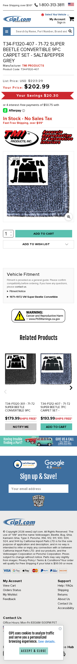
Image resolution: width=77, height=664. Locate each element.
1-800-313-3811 (51, 4)
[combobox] (42, 31)
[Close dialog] (60, 629)
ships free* (28, 419)
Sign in (61, 22)
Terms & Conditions (48, 560)
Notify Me (21, 427)
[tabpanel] (20, 390)
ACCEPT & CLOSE (33, 651)
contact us (20, 286)
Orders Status (12, 590)
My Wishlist (10, 594)
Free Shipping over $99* (17, 5)
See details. (47, 641)
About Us (64, 599)
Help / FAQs (65, 585)
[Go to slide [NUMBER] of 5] (4, 387)
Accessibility (66, 608)
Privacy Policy (27, 560)
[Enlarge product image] (69, 217)
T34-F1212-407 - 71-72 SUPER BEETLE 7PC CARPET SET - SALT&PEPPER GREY (55, 409)
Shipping (63, 590)
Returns (63, 594)
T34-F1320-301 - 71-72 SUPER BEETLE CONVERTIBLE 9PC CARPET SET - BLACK (20, 409)
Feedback (9, 599)
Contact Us (65, 603)
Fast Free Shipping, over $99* (23, 123)
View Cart (9, 585)
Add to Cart (56, 427)
